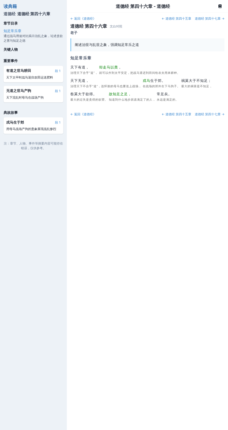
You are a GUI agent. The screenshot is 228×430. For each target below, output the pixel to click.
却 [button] (101, 67)
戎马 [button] (146, 80)
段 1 (58, 71)
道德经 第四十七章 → (209, 18)
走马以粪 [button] (110, 67)
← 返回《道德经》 (83, 18)
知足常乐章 (12, 31)
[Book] (220, 6)
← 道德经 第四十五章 (176, 18)
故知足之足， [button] (120, 94)
